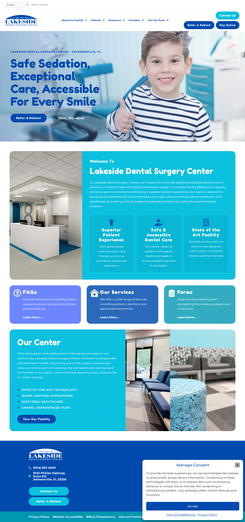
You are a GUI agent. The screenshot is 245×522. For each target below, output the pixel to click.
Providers (134, 20)
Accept (193, 506)
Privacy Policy (207, 514)
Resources (115, 20)
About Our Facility (72, 20)
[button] (237, 465)
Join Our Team (156, 20)
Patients (96, 20)
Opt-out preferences (181, 514)
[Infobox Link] (45, 304)
